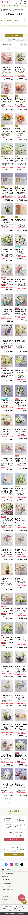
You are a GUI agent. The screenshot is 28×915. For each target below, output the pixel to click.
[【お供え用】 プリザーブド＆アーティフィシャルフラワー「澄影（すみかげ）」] (21, 657)
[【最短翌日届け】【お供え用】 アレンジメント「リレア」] (7, 599)
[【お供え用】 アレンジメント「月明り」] (7, 391)
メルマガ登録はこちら (14, 854)
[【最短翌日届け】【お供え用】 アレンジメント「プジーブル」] (21, 745)
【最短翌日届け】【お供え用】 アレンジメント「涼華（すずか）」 (7, 372)
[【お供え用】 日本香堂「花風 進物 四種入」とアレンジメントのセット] (21, 715)
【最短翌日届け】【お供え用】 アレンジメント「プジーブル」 (21, 756)
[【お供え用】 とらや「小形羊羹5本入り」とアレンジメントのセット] (21, 774)
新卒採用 (9, 910)
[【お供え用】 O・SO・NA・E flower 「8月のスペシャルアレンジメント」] (21, 58)
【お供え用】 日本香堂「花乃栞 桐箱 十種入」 (21, 220)
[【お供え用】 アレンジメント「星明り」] (21, 240)
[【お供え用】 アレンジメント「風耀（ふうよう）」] (7, 149)
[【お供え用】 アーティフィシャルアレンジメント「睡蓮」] (7, 715)
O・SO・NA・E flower (7, 26)
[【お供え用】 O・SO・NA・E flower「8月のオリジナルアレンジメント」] (7, 58)
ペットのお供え (20, 26)
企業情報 (7, 906)
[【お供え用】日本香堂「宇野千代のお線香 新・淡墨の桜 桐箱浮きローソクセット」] (7, 479)
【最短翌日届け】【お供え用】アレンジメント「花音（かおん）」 (20, 460)
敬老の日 (16, 5)
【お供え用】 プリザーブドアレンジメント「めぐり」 (7, 580)
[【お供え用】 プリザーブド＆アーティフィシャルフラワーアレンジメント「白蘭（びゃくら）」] (21, 539)
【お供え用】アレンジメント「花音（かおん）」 (7, 460)
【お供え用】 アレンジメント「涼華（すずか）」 (21, 342)
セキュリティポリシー (6, 908)
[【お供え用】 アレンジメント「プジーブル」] (21, 420)
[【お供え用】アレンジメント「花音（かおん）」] (7, 449)
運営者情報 (12, 906)
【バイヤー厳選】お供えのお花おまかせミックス (7, 520)
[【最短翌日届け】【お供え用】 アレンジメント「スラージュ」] (7, 628)
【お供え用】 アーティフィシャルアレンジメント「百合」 (21, 697)
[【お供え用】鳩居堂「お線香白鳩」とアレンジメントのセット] (7, 300)
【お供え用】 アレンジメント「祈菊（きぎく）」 (21, 372)
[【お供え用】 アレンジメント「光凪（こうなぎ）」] (21, 149)
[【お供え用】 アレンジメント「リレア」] (21, 569)
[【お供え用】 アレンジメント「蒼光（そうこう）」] (21, 479)
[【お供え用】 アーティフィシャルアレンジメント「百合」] (21, 686)
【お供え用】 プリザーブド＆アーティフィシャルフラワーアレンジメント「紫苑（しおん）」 (7, 552)
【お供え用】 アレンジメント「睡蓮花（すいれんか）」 (7, 785)
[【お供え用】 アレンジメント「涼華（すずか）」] (21, 330)
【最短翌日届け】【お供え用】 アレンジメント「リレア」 (7, 610)
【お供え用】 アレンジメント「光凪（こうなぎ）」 (21, 160)
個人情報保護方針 (19, 906)
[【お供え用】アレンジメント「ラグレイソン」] (7, 240)
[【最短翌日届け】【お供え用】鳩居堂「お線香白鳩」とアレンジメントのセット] (21, 300)
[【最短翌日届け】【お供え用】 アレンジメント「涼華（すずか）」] (7, 361)
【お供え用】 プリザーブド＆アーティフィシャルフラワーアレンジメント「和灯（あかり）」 (7, 699)
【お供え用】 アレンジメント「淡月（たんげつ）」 (21, 520)
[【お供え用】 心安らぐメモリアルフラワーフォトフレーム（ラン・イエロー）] (21, 179)
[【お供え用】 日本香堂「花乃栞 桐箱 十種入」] (21, 209)
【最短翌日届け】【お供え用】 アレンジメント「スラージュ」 (7, 639)
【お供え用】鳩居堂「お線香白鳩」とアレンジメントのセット (7, 311)
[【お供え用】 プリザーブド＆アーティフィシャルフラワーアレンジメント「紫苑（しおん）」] (7, 539)
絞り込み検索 (15, 35)
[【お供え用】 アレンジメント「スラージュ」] (21, 599)
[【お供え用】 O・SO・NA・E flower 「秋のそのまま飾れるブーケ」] (21, 119)
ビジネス (23, 5)
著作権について (16, 908)
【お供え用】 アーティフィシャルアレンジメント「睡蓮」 (7, 726)
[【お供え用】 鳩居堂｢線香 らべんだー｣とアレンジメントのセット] (21, 270)
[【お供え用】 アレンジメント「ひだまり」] (7, 420)
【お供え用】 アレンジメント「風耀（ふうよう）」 (7, 160)
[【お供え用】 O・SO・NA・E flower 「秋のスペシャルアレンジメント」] (7, 119)
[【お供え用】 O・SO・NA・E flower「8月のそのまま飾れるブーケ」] (7, 88)
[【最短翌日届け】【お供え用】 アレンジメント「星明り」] (7, 270)
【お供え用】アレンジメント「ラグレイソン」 (7, 251)
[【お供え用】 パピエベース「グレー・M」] (21, 628)
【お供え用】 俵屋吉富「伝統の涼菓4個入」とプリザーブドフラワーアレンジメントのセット (7, 343)
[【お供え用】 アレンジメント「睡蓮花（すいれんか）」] (7, 774)
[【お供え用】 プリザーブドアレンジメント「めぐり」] (7, 569)
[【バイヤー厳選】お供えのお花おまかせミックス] (7, 509)
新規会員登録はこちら (14, 839)
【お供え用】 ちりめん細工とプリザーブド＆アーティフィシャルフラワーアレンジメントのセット (7, 758)
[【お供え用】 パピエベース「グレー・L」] (7, 657)
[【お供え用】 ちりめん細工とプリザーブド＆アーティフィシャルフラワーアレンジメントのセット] (7, 745)
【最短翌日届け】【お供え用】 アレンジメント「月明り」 (21, 402)
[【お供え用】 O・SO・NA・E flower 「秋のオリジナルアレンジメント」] (21, 88)
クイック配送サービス (8, 20)
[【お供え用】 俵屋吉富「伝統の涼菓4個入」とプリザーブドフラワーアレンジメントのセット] (7, 330)
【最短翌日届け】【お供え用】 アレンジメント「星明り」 (7, 281)
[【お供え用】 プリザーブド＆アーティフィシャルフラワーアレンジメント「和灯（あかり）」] (7, 686)
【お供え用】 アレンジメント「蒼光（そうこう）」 (21, 490)
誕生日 (3, 5)
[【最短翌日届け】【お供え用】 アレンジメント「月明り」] (21, 391)
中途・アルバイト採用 (16, 910)
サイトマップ (23, 908)
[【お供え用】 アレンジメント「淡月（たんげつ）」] (21, 509)
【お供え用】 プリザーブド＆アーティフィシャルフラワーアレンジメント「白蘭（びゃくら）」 (21, 552)
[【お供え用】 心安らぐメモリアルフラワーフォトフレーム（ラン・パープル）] (7, 179)
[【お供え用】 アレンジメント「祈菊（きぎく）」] (21, 361)
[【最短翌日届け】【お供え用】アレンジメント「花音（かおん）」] (21, 449)
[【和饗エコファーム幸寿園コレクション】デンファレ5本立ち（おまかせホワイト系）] (7, 209)
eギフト (10, 5)
